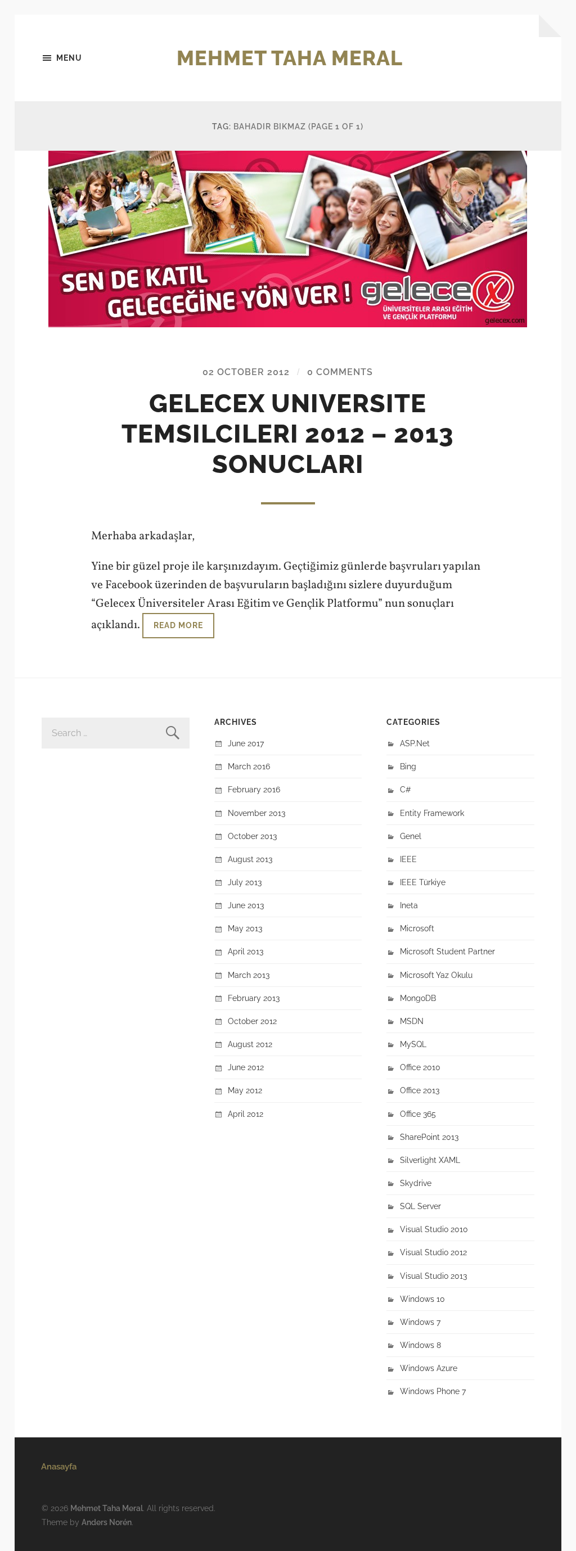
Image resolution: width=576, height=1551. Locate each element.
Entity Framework (432, 813)
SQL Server (420, 1206)
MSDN (412, 1021)
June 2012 (246, 1067)
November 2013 (256, 813)
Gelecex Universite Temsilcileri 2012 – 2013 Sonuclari (288, 434)
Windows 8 (420, 1345)
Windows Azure (428, 1368)
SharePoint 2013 (429, 1137)
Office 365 (418, 1114)
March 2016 (249, 766)
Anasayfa (58, 1467)
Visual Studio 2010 (434, 1229)
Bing (408, 766)
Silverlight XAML (430, 1160)
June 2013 (246, 905)
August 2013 (250, 859)
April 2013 (245, 951)
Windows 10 (422, 1299)
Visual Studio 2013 (433, 1276)
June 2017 (246, 743)
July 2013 (245, 882)
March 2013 (248, 975)
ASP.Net (415, 743)
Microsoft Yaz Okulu (436, 975)
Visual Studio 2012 (433, 1252)
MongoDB (418, 998)
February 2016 (254, 789)
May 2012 (245, 1090)
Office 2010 (420, 1067)
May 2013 (245, 928)
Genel (410, 836)
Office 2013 (419, 1090)
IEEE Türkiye (423, 882)
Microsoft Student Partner (447, 951)
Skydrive (415, 1183)
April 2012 (245, 1114)
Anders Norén (107, 1522)
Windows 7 (420, 1322)
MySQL (413, 1044)
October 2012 (252, 1021)
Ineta (409, 905)
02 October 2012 (246, 372)
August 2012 (250, 1044)
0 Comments (340, 372)
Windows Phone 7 (433, 1391)
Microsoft (417, 928)
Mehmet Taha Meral (290, 58)
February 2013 (254, 998)
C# (405, 789)
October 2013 (252, 836)
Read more (178, 625)
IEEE (408, 859)
